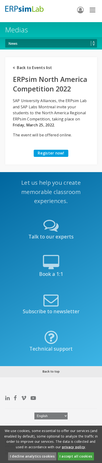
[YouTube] (33, 398)
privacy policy (73, 447)
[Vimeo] (23, 398)
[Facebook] (15, 398)
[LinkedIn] (7, 398)
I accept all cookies (76, 456)
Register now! (51, 153)
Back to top (51, 371)
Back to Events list (33, 67)
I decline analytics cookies (32, 456)
